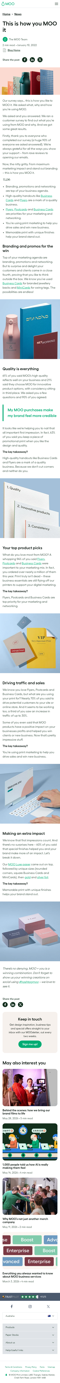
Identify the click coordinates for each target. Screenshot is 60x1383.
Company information (20, 1371)
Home (6, 14)
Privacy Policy (31, 1367)
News (17, 14)
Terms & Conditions (13, 1367)
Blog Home (14, 50)
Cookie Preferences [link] (41, 1371)
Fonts (42, 1367)
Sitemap (51, 1367)
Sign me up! (30, 1044)
